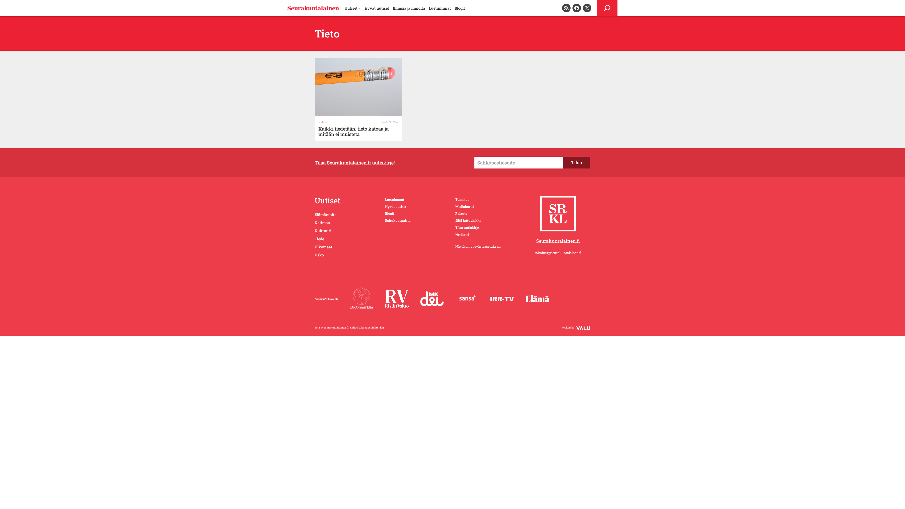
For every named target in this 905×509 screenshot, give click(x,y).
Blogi (323, 121)
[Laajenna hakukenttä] (607, 8)
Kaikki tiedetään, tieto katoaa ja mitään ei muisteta (353, 131)
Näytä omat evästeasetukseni (478, 246)
